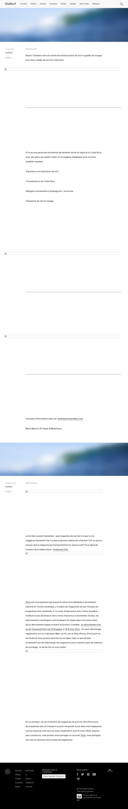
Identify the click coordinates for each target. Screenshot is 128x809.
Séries (63, 4)
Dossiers (53, 4)
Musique (96, 4)
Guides (43, 4)
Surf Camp (84, 4)
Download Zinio (60, 550)
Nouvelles (31, 49)
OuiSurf (8, 53)
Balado (73, 4)
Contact (29, 787)
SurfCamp (30, 771)
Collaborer (30, 783)
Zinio (28, 602)
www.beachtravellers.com (70, 419)
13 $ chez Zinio (72, 629)
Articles (23, 4)
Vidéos (33, 4)
